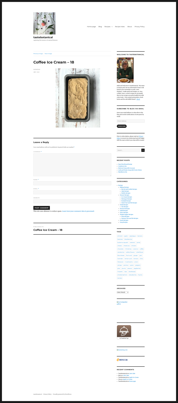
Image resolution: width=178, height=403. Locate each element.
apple (126, 236)
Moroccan (120, 262)
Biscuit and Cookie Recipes (129, 189)
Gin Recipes (124, 207)
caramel (132, 242)
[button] (44, 23)
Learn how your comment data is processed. (78, 211)
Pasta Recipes (125, 216)
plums (124, 268)
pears (132, 265)
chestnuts (127, 245)
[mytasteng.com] (131, 350)
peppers (137, 265)
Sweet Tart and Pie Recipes (129, 203)
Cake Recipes (125, 191)
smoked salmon (122, 275)
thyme (140, 275)
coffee (142, 249)
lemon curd (128, 258)
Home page (91, 26)
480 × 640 (36, 72)
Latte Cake (132, 373)
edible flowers (130, 252)
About (129, 26)
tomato (119, 278)
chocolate (120, 249)
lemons (136, 258)
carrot (138, 242)
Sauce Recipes (124, 212)
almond (119, 236)
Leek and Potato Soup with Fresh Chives (130, 170)
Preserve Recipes (125, 208)
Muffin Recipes (125, 193)
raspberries (137, 268)
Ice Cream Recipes (126, 197)
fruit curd (129, 255)
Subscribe (122, 126)
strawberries (132, 275)
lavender (120, 258)
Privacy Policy (140, 26)
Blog (100, 26)
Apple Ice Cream (134, 377)
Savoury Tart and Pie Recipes (129, 218)
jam (141, 255)
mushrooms (129, 262)
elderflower (139, 252)
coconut (135, 249)
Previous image (38, 53)
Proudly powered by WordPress (62, 394)
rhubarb (119, 271)
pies (118, 268)
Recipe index (120, 26)
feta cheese (120, 255)
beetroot (120, 239)
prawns (130, 268)
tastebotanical (43, 37)
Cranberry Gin (122, 166)
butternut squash (122, 242)
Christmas (128, 249)
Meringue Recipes (126, 199)
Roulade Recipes (126, 201)
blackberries (128, 239)
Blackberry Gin (122, 172)
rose (125, 271)
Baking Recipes (124, 187)
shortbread (132, 271)
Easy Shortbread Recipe (125, 164)
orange (119, 265)
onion (136, 262)
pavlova (126, 265)
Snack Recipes (124, 220)
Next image (48, 53)
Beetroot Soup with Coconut (126, 168)
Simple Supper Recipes (126, 214)
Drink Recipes (124, 205)
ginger (136, 255)
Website (36, 198)
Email (36, 189)
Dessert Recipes (124, 195)
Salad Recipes (124, 210)
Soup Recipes (124, 222)
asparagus (133, 236)
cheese (119, 245)
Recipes (107, 26)
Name (36, 179)
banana (140, 236)
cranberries (120, 252)
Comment (37, 152)
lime (141, 258)
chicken (133, 245)
